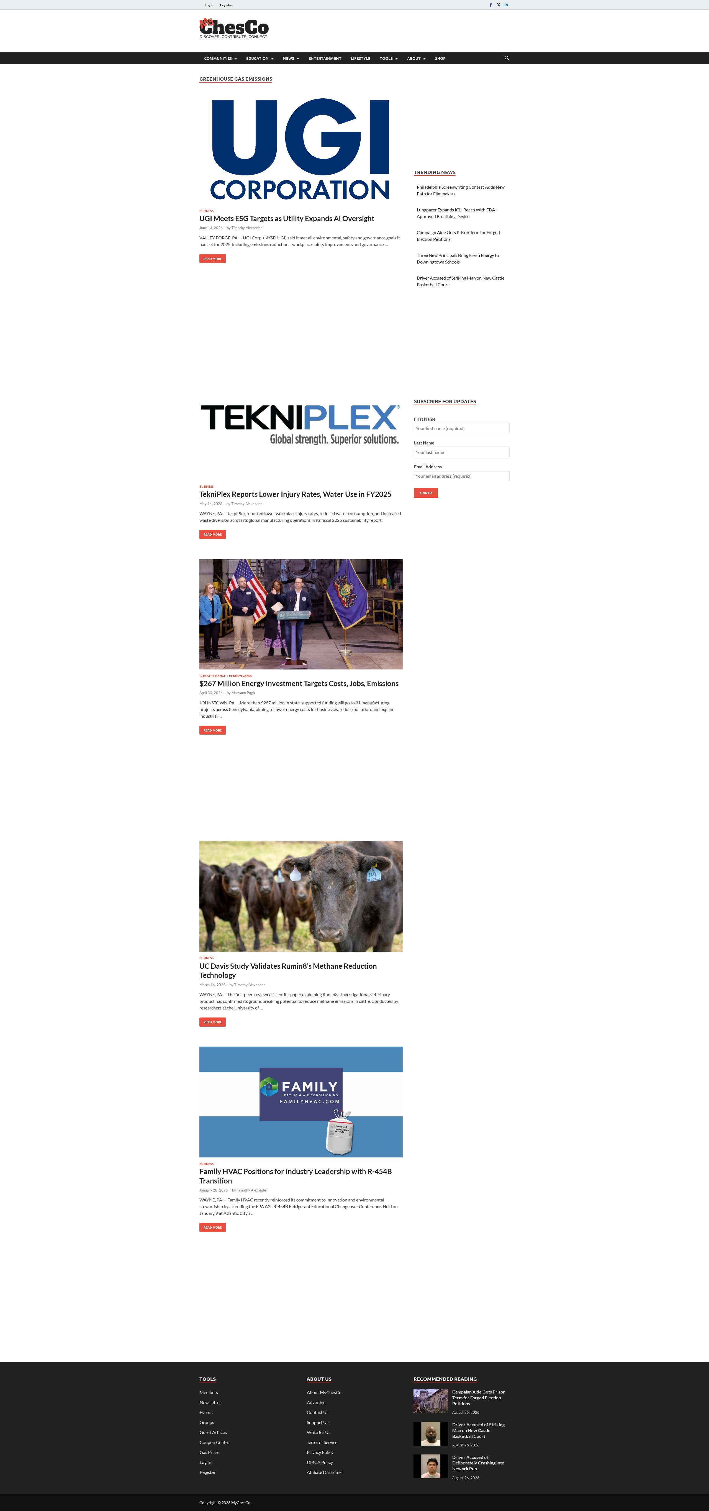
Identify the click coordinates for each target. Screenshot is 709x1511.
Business (206, 210)
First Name (425, 418)
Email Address (428, 466)
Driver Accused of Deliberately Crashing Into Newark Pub (478, 1462)
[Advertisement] (409, 29)
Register (226, 5)
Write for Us (318, 1432)
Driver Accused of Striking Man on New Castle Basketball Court (478, 1430)
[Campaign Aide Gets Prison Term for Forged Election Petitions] (430, 1392)
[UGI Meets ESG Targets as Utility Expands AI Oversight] (301, 150)
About (414, 58)
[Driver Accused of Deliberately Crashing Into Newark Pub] (430, 1457)
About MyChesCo (324, 1392)
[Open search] (507, 58)
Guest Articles (213, 1432)
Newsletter (210, 1402)
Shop (440, 58)
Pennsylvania (240, 675)
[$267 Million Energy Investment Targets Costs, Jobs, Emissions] (301, 615)
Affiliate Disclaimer (325, 1472)
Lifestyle (360, 58)
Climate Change (212, 675)
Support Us (317, 1422)
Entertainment (325, 58)
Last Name (424, 442)
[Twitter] (498, 5)
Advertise (316, 1402)
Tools (386, 58)
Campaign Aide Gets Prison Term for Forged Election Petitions (478, 1397)
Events (206, 1412)
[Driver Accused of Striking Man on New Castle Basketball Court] (430, 1425)
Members (209, 1392)
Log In (209, 5)
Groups (207, 1422)
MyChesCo (240, 1502)
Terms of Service (322, 1442)
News (288, 58)
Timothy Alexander (247, 228)
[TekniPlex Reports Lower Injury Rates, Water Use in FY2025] (301, 425)
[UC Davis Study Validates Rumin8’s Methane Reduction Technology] (301, 897)
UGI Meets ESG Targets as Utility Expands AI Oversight (286, 218)
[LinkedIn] (506, 5)
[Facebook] (490, 5)
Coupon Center (214, 1442)
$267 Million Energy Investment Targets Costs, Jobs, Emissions (299, 683)
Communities (218, 58)
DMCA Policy (320, 1462)
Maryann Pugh (243, 693)
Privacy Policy (320, 1452)
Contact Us (317, 1412)
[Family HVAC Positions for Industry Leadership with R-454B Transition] (301, 1103)
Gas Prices (210, 1452)
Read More (210, 257)
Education (257, 58)
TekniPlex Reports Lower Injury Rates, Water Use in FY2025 (295, 494)
